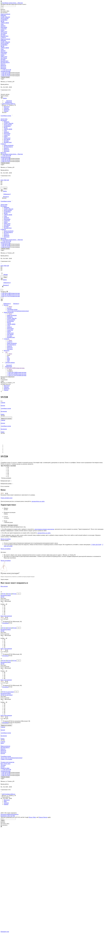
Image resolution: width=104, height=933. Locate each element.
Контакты (6, 151)
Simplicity (6, 132)
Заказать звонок (5, 77)
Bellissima (6, 121)
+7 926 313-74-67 (5, 75)
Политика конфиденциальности (9, 814)
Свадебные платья (6, 756)
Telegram (6, 108)
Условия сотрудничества (7, 762)
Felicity (6, 136)
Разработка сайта (8, 815)
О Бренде (3, 143)
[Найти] (2, 8)
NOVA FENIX (8, 124)
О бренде (9, 341)
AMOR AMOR (8, 129)
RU (8, 356)
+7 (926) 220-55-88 (96, 544)
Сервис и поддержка (6, 759)
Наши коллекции (8, 145)
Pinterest (6, 111)
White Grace (7, 138)
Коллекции (4, 120)
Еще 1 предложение (6, 680)
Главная (3, 741)
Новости (6, 148)
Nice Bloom (7, 139)
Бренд (2, 743)
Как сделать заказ (5, 763)
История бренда (8, 146)
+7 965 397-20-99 (5, 74)
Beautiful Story (8, 142)
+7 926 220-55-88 (6, 69)
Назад (10, 306)
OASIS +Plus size (8, 123)
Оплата (3, 766)
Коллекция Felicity (6, 595)
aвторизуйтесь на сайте (38, 501)
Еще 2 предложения (6, 648)
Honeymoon (7, 133)
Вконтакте (7, 106)
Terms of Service (43, 817)
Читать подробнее (6, 539)
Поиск (2, 820)
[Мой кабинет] (2, 300)
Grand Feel (7, 135)
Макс (5, 801)
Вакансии (6, 149)
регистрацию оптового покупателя (44, 529)
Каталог (9, 308)
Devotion (6, 141)
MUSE (6, 127)
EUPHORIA (7, 126)
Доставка (3, 765)
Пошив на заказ (5, 768)
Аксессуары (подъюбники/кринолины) (11, 757)
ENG (2, 180)
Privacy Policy (32, 817)
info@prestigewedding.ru (8, 103)
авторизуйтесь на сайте (44, 533)
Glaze (5, 130)
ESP (8, 180)
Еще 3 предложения (6, 616)
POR (5, 180)
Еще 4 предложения (6, 715)
